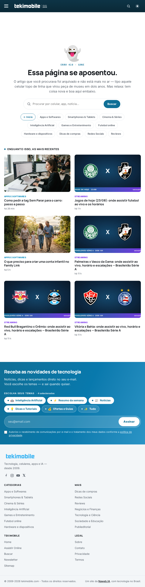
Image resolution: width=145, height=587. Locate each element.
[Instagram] (12, 475)
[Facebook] (6, 475)
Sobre (78, 541)
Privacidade (82, 553)
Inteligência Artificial (42, 125)
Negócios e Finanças (87, 509)
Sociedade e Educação (89, 521)
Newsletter (11, 559)
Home (7, 541)
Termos (79, 559)
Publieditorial (83, 526)
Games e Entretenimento (76, 125)
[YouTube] (18, 475)
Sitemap (9, 565)
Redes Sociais (96, 133)
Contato (80, 548)
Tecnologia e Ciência (87, 515)
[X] (24, 475)
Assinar (129, 421)
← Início (28, 116)
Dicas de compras (69, 133)
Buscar (111, 103)
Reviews (116, 133)
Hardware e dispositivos (38, 133)
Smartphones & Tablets (81, 116)
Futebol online (106, 125)
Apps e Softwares (50, 116)
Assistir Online (13, 548)
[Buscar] (128, 6)
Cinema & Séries (112, 116)
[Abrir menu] (6, 6)
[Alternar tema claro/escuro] (137, 6)
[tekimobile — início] (30, 6)
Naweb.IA (104, 581)
